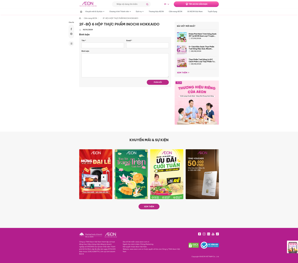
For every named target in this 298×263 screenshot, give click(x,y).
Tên (83, 40)
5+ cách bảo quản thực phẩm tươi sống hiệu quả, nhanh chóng (201, 49)
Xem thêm (182, 72)
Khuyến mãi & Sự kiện (93, 11)
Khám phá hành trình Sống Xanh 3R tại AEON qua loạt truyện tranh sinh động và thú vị (202, 36)
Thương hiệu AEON (156, 11)
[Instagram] (204, 234)
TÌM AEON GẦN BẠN (198, 4)
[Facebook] (199, 234)
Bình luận (85, 51)
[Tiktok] (217, 234)
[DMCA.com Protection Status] (193, 245)
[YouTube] (213, 234)
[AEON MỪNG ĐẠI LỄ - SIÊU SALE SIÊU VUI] (95, 174)
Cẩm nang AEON (175, 11)
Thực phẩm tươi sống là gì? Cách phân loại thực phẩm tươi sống (202, 61)
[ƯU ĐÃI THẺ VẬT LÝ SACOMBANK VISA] (202, 174)
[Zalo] (208, 234)
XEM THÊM (149, 206)
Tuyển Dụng (212, 11)
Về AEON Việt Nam (195, 11)
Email (129, 40)
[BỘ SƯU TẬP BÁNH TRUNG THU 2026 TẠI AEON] (131, 174)
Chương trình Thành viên (119, 11)
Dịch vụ (139, 11)
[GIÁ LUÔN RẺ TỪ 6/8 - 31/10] (166, 174)
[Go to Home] (80, 18)
